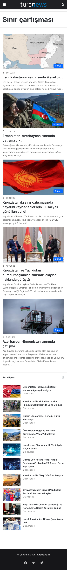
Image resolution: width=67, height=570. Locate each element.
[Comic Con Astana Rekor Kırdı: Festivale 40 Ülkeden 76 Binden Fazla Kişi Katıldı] (11, 464)
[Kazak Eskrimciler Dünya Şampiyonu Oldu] (11, 523)
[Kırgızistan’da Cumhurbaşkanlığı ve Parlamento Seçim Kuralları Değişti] (11, 509)
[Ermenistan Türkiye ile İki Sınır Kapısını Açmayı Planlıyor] (11, 391)
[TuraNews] (33, 4)
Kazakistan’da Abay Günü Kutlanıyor (43, 475)
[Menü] (4, 5)
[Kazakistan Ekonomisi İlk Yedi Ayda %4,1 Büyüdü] (11, 449)
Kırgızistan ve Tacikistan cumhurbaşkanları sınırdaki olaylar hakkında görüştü (29, 274)
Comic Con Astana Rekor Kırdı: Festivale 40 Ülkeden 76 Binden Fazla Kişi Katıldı (43, 463)
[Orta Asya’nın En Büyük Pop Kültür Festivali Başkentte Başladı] (11, 494)
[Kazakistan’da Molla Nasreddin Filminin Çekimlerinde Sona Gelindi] (11, 406)
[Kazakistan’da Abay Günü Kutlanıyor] (11, 480)
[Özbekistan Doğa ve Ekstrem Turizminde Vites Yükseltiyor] (11, 435)
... (33, 536)
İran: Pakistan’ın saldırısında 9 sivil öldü (33, 77)
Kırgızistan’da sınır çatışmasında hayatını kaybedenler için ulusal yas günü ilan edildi (30, 207)
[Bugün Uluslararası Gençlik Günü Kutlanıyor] (11, 420)
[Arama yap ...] (63, 5)
